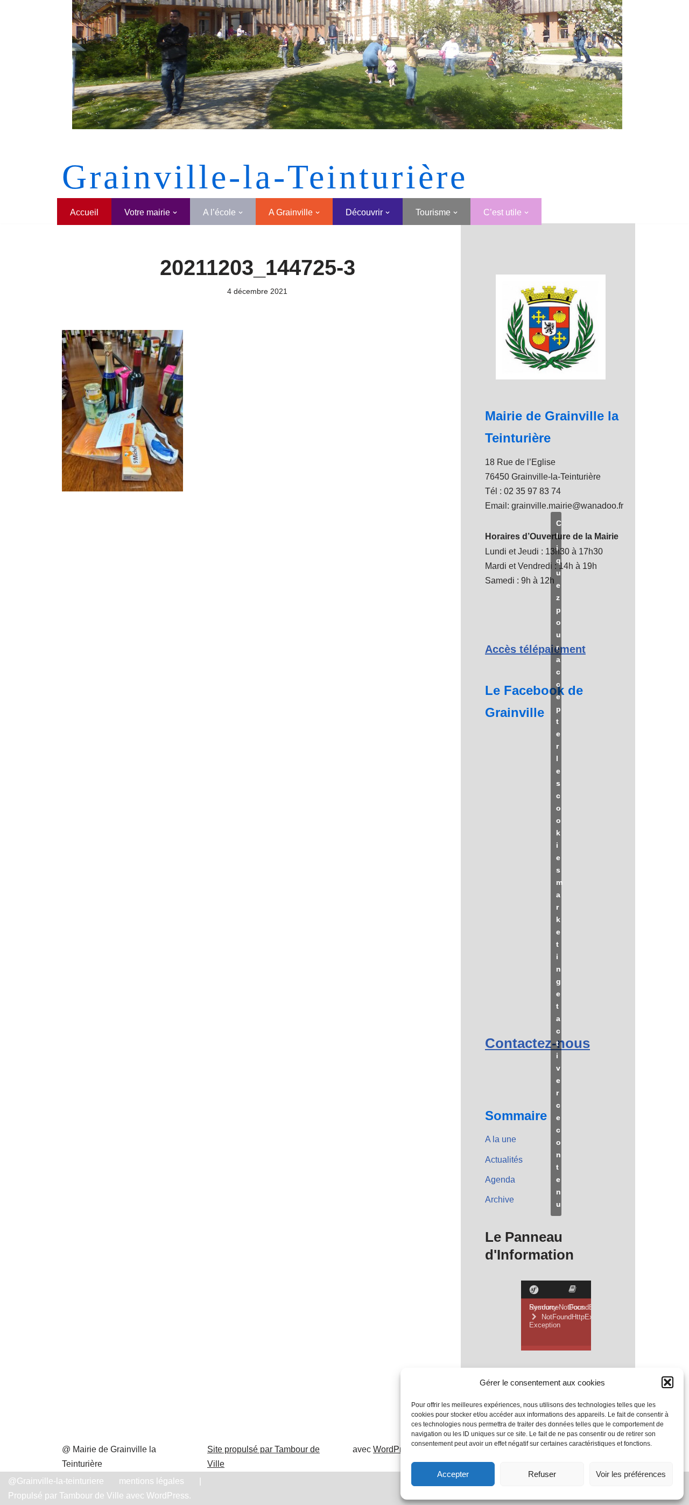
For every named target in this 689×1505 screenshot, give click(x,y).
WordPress (394, 1449)
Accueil (84, 212)
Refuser (542, 1474)
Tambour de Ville (91, 1495)
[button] (667, 1382)
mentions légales (151, 1481)
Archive (499, 1199)
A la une (500, 1139)
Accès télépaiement (535, 649)
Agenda (500, 1179)
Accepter (453, 1474)
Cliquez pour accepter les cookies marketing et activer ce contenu (558, 863)
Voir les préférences (631, 1474)
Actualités (504, 1159)
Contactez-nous (537, 1043)
